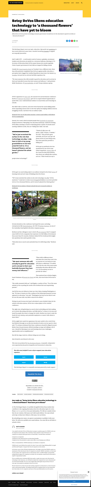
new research (42, 232)
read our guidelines (21, 411)
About (72, 2)
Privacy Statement (74, 484)
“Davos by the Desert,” (24, 98)
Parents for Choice (28, 277)
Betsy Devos (20, 394)
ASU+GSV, (28, 96)
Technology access (48, 394)
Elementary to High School (18, 14)
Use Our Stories (29, 482)
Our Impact (14, 482)
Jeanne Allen (50, 150)
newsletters (52, 49)
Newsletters (67, 2)
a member (46, 51)
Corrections (35, 482)
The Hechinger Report (33, 343)
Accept (74, 481)
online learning (27, 394)
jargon (54, 172)
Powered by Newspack (24, 484)
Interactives (23, 482)
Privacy (54, 482)
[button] (88, 472)
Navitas (42, 228)
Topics (18, 482)
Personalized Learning (38, 394)
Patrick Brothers (27, 226)
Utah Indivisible (28, 83)
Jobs (51, 482)
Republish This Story (34, 374)
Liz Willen (15, 40)
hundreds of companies (46, 120)
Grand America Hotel (25, 69)
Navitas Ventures (44, 226)
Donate (77, 2)
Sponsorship (46, 482)
